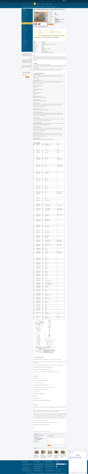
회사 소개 (38, 4)
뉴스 (56, 468)
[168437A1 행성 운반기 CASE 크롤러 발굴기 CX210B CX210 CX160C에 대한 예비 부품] (56, 452)
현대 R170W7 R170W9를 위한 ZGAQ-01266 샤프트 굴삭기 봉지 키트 (38, 468)
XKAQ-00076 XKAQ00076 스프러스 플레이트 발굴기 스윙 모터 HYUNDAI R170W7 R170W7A (43, 456)
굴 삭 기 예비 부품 (24, 12)
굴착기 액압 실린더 (24, 42)
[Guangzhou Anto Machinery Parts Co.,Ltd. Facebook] (56, 466)
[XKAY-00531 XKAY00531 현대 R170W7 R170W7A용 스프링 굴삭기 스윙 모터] (37, 452)
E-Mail (57, 469)
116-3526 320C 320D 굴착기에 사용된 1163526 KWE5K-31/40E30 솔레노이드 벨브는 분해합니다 (38, 467)
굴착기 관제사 (24, 38)
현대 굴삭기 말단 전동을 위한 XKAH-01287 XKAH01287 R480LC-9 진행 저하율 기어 (50, 467)
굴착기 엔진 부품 (24, 461)
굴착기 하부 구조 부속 (25, 40)
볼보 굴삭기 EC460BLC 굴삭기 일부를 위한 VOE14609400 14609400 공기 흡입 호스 (27, 465)
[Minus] (85, 452)
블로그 (51, 4)
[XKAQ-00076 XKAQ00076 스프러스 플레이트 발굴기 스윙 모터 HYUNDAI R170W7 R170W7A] (43, 452)
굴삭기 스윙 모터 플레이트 (48, 431)
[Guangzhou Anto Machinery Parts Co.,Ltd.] (26, 3)
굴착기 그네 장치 (24, 16)
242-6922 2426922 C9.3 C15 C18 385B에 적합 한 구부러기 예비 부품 (63, 456)
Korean (65, 0)
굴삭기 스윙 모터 (29, 6)
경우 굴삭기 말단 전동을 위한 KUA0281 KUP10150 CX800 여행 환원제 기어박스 (50, 471)
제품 (34, 4)
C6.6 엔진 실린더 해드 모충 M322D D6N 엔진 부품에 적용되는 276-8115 (26, 470)
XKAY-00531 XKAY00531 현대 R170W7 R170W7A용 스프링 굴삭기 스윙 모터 (37, 456)
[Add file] (69, 473)
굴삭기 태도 (23, 25)
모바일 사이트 (59, 471)
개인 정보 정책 (28, 473)
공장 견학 (42, 4)
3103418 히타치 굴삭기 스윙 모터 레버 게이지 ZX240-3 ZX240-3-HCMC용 (50, 456)
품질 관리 (46, 4)
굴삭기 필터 (23, 49)
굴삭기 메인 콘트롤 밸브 (25, 29)
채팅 (51, 24)
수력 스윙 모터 (37, 431)
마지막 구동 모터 (42, 431)
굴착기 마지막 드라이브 (25, 14)
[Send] (85, 473)
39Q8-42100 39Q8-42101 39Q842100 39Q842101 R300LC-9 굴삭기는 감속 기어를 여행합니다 (50, 465)
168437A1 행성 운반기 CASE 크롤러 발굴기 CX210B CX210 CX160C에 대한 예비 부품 (56, 456)
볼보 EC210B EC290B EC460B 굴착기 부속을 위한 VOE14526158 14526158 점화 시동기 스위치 (38, 465)
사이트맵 (60, 469)
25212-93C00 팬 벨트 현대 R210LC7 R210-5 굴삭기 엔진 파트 (26, 468)
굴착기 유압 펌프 (24, 27)
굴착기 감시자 (24, 36)
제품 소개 (24, 6)
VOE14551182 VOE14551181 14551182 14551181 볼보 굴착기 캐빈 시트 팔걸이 (38, 471)
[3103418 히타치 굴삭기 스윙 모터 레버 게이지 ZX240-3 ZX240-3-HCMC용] (50, 452)
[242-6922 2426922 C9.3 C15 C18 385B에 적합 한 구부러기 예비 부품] (63, 452)
